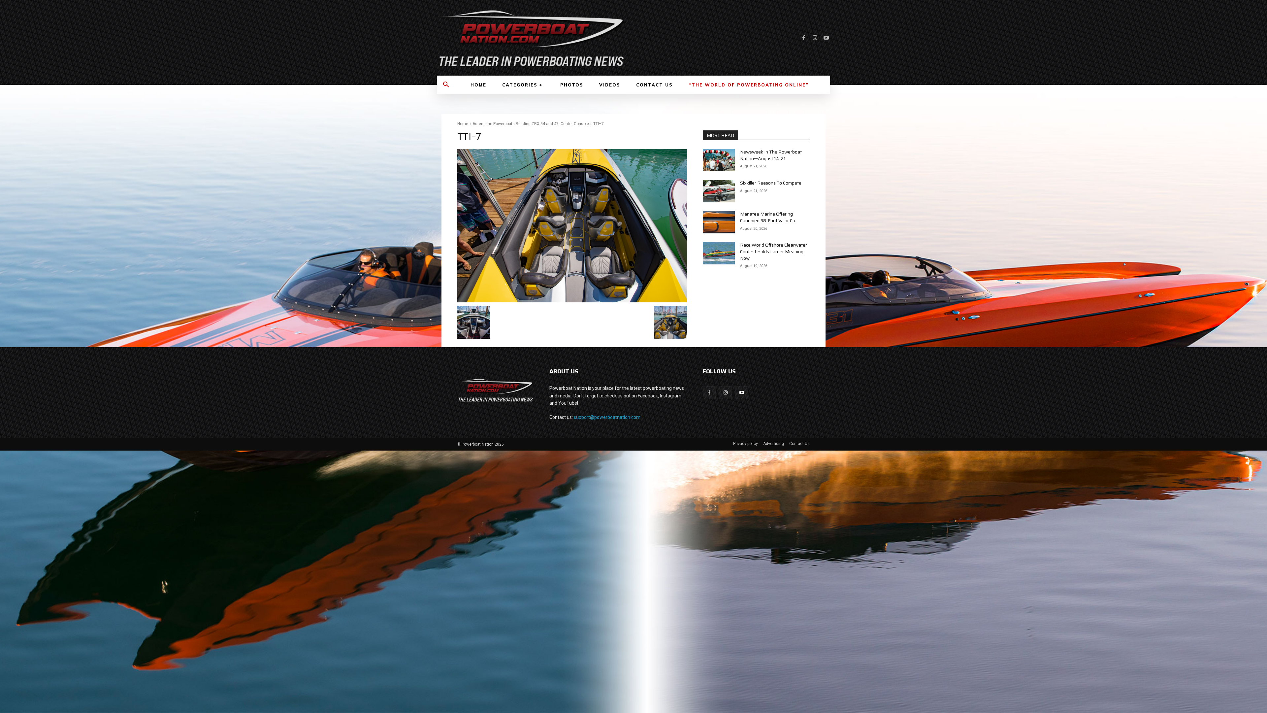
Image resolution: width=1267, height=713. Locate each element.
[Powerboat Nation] (531, 38)
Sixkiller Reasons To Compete (770, 183)
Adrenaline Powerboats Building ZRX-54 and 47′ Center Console (530, 123)
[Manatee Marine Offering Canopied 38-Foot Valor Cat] (719, 222)
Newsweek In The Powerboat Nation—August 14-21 (771, 155)
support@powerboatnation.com (607, 417)
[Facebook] (804, 38)
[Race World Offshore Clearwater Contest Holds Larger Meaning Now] (719, 253)
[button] (446, 85)
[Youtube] (826, 38)
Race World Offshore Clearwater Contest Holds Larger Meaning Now (773, 251)
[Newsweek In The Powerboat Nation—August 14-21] (719, 160)
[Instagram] (815, 38)
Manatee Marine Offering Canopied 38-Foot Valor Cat (768, 217)
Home (462, 123)
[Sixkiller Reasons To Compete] (719, 191)
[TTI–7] (572, 225)
